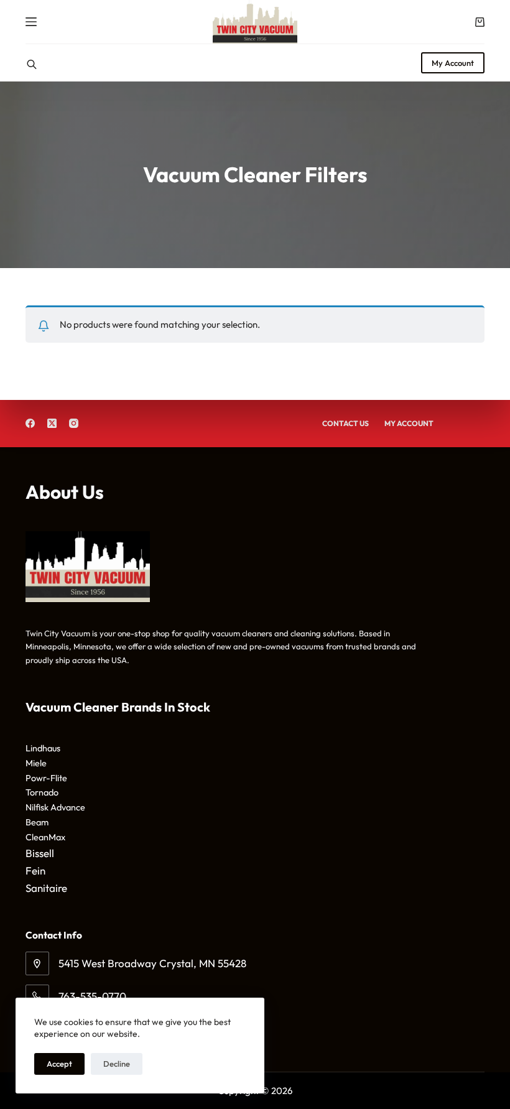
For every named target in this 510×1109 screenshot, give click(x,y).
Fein (35, 870)
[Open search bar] (32, 63)
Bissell (40, 853)
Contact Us (345, 423)
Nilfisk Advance (55, 807)
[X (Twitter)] (52, 423)
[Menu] (31, 21)
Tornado (42, 792)
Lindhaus (43, 748)
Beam (37, 822)
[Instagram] (73, 423)
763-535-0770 (92, 996)
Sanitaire (46, 887)
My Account (453, 63)
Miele (36, 763)
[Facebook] (30, 423)
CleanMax (45, 837)
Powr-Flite (46, 778)
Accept (59, 1064)
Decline (116, 1064)
